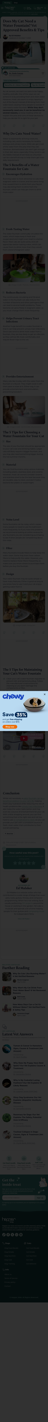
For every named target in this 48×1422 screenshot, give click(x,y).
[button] (45, 694)
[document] (24, 711)
